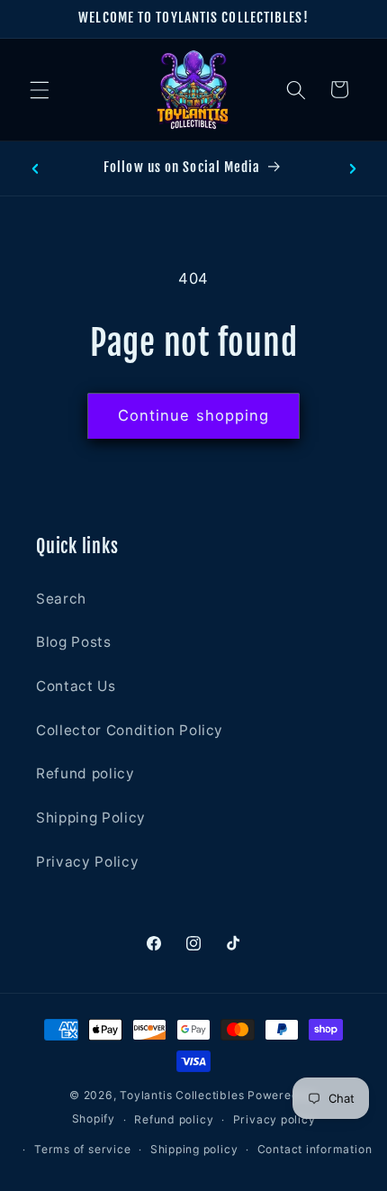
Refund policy (85, 773)
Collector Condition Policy (129, 730)
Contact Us (76, 686)
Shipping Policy (91, 817)
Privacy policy (274, 1119)
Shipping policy (194, 1149)
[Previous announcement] (35, 168)
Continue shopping (194, 415)
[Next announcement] (353, 168)
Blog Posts (74, 641)
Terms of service (82, 1149)
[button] (39, 89)
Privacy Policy (87, 861)
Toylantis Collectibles (182, 1095)
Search (61, 598)
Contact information (315, 1149)
